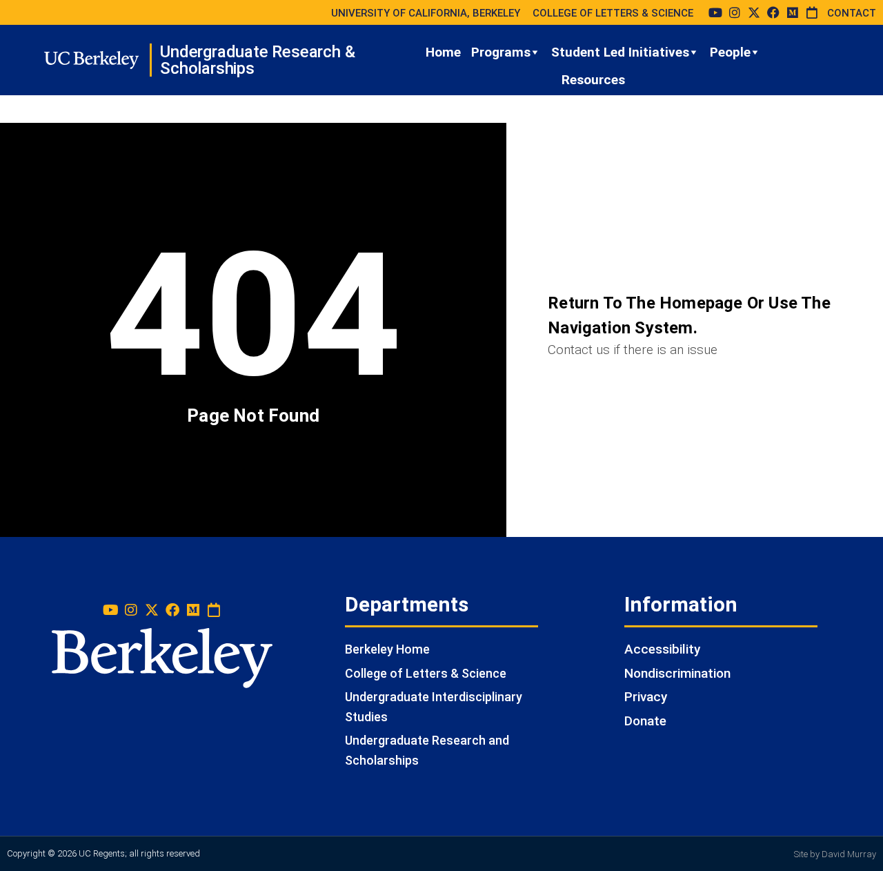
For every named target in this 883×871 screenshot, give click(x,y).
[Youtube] (715, 12)
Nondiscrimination (677, 673)
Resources (593, 80)
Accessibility (662, 649)
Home (443, 52)
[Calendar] (812, 12)
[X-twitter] (754, 12)
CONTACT (851, 13)
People (730, 52)
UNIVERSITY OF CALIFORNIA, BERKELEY (425, 13)
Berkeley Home (387, 649)
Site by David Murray (835, 854)
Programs (500, 52)
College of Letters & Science (425, 673)
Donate (645, 721)
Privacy (645, 697)
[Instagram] (734, 12)
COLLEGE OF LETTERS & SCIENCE (613, 13)
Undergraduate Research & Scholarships (257, 60)
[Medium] (792, 12)
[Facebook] (773, 12)
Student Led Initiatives (620, 52)
